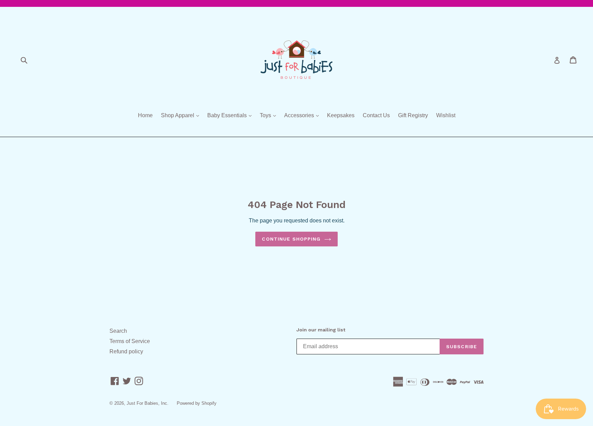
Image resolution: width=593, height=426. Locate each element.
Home (145, 115)
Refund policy (126, 351)
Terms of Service (129, 341)
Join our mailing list (320, 329)
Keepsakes (340, 115)
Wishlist (445, 115)
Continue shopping (291, 239)
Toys (269, 115)
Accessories (303, 115)
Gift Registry (413, 115)
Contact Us (376, 115)
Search (118, 331)
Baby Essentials (231, 115)
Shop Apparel (181, 115)
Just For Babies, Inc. (147, 403)
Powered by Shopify (197, 403)
